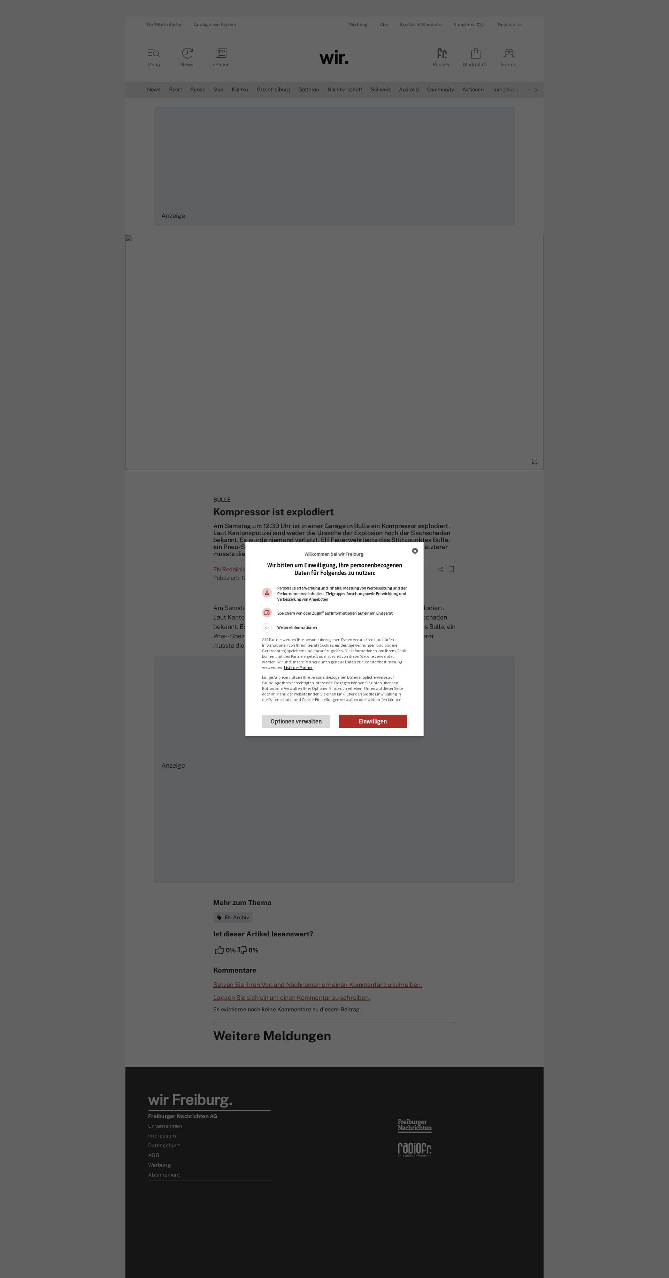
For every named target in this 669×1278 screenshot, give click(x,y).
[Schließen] (415, 551)
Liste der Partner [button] (298, 667)
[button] (334, 628)
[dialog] (334, 639)
